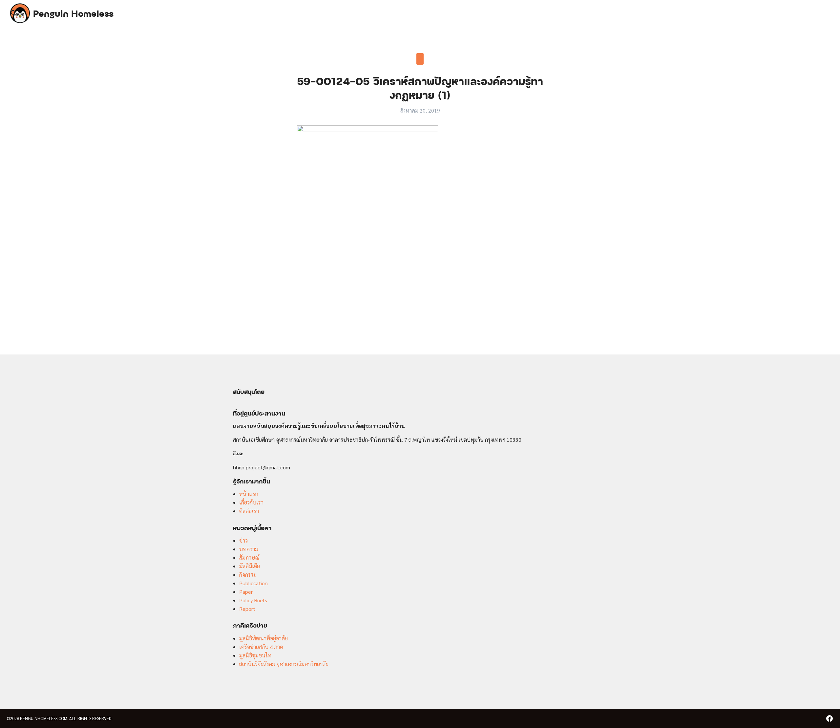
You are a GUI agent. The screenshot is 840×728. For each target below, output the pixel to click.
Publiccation (253, 583)
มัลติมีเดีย (249, 566)
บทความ (248, 549)
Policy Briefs (253, 600)
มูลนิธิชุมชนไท (255, 655)
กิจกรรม (248, 574)
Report (247, 608)
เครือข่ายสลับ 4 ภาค (261, 646)
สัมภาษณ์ (249, 557)
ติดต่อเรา (249, 510)
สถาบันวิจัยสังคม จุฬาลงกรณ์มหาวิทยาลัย (283, 663)
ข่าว (243, 540)
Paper (246, 591)
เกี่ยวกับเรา (251, 502)
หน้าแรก (248, 493)
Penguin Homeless (73, 12)
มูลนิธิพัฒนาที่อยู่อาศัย (263, 638)
